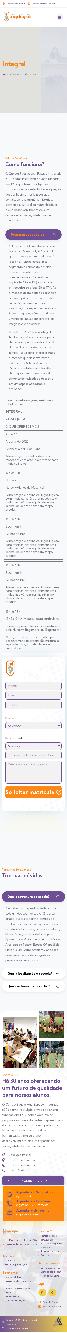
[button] (60, 17)
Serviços (17, 74)
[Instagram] (52, 1292)
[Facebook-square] (42, 1292)
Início (6, 74)
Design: (57, 1328)
